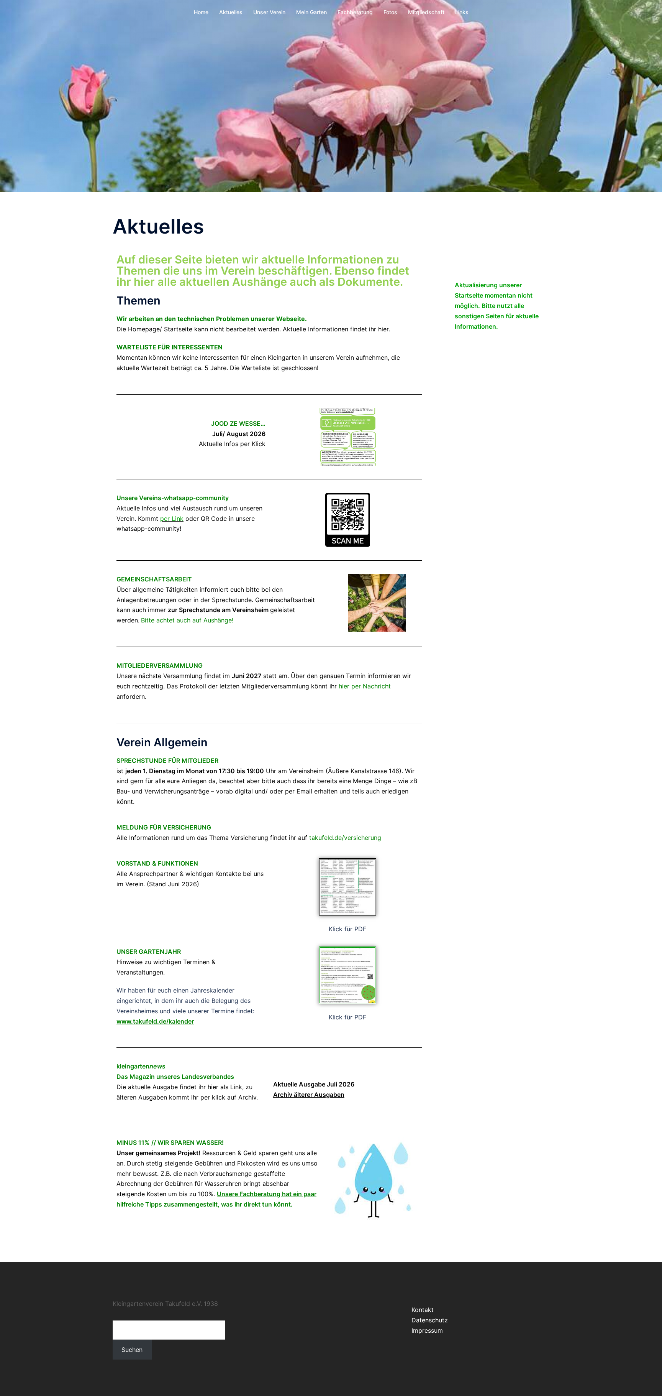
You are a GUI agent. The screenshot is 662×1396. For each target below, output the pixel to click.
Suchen (132, 1349)
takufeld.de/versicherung (345, 837)
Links (462, 12)
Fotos (390, 12)
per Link (172, 518)
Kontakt (422, 1310)
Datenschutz (429, 1320)
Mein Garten (311, 12)
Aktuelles (231, 12)
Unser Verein (269, 12)
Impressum (427, 1330)
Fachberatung (355, 12)
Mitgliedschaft (426, 12)
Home (201, 12)
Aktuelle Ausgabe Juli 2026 (313, 1084)
